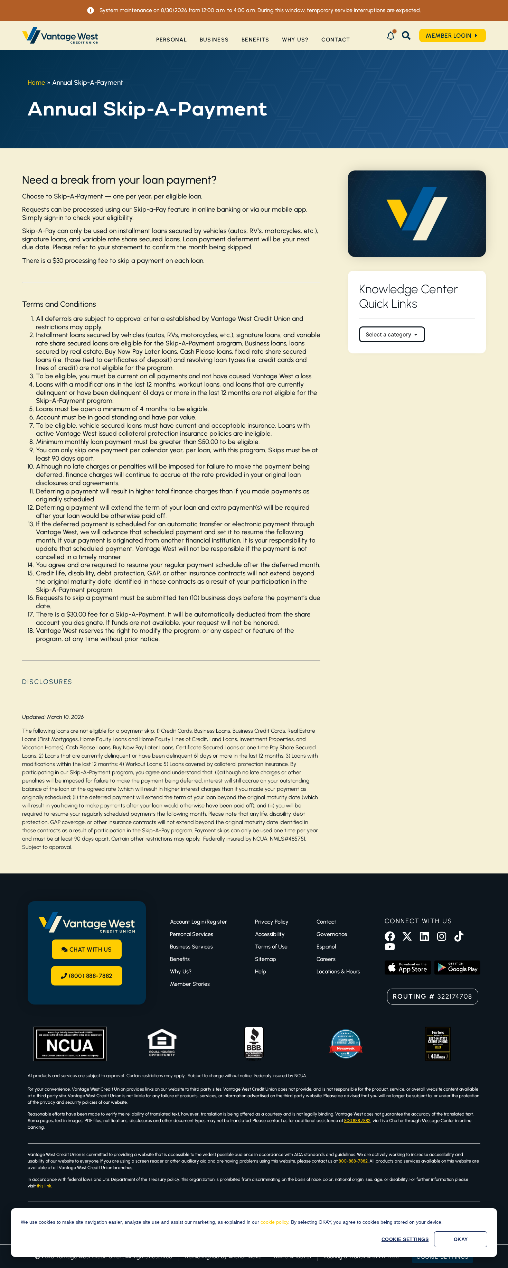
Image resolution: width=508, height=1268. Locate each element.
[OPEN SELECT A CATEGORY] (415, 334)
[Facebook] (390, 936)
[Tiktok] (459, 936)
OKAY (461, 1239)
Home (36, 82)
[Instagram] (441, 936)
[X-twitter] (407, 936)
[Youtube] (390, 947)
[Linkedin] (424, 936)
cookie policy (274, 1222)
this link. (44, 1185)
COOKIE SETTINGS (405, 1239)
